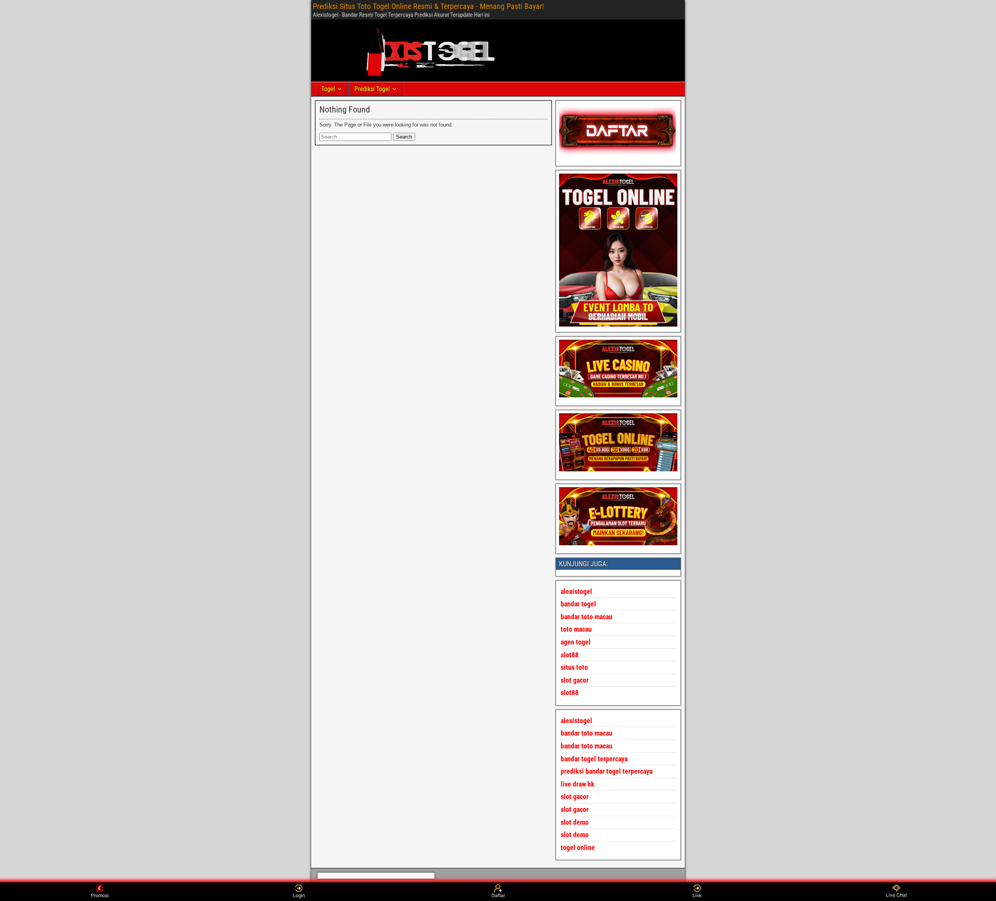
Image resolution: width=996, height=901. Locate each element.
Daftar (498, 895)
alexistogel (576, 721)
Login (299, 895)
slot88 (570, 692)
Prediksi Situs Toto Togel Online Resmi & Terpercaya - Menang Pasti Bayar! (428, 6)
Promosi (100, 895)
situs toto (574, 667)
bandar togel (578, 604)
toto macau (576, 629)
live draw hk (577, 784)
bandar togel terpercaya (594, 759)
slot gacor (575, 680)
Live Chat (896, 895)
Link (697, 895)
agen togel (576, 642)
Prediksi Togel (372, 89)
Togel (328, 89)
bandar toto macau (586, 617)
